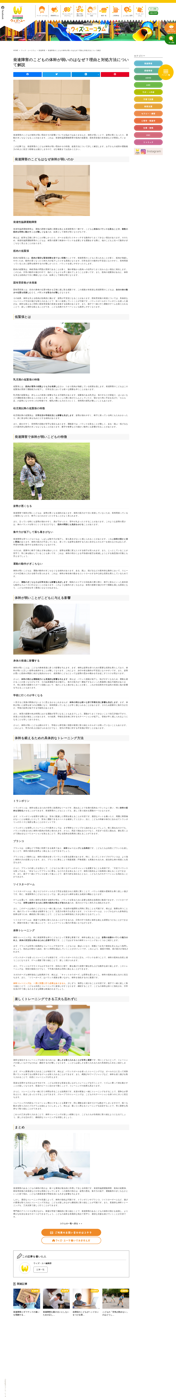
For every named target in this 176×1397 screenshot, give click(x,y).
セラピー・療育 (148, 113)
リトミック (148, 142)
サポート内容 (148, 92)
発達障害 (148, 63)
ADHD (148, 77)
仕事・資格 (148, 127)
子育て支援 (148, 99)
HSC (148, 135)
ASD (148, 84)
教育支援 (148, 106)
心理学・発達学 (148, 120)
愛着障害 (148, 70)
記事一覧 (41, 1270)
